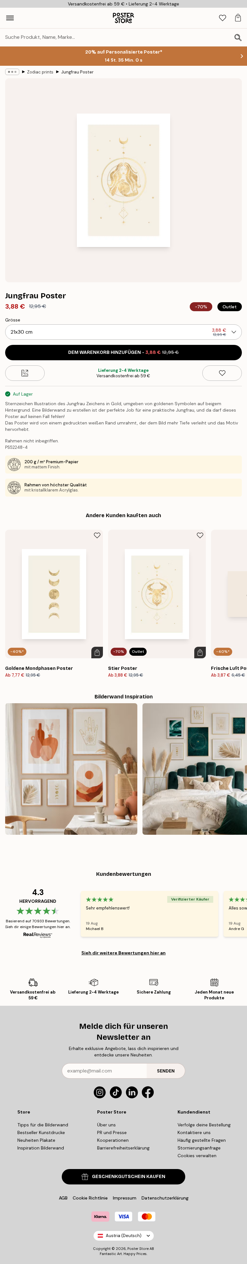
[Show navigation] (10, 18)
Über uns (106, 1125)
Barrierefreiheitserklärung (123, 1148)
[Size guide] (25, 373)
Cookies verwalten (197, 1155)
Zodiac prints (40, 72)
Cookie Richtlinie (90, 1198)
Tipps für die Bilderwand (42, 1125)
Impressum (124, 1198)
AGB (63, 1198)
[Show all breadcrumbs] (12, 72)
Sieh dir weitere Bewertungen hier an (123, 953)
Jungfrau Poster (77, 72)
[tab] (222, 18)
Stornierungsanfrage (199, 1148)
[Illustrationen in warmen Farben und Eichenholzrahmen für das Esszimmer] (71, 769)
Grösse (12, 320)
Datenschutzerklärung (165, 1198)
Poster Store (138, 1248)
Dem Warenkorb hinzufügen (123, 352)
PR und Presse (112, 1132)
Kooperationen (113, 1140)
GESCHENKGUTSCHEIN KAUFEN (128, 1176)
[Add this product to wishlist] (222, 373)
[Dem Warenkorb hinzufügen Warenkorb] (97, 652)
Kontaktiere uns (194, 1132)
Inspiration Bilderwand (40, 1148)
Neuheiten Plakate (36, 1140)
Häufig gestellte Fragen (202, 1140)
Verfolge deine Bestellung (204, 1125)
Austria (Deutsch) (124, 1235)
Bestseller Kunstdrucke (41, 1132)
